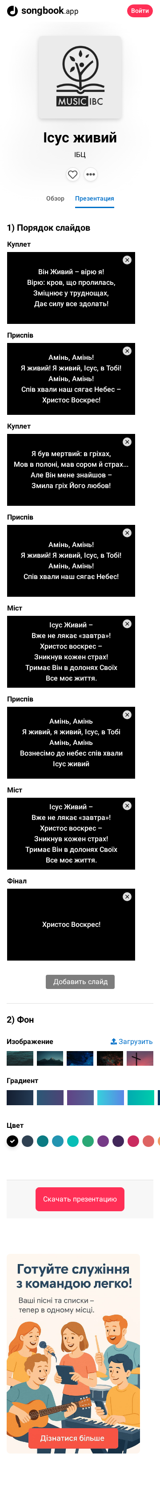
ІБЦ (80, 154)
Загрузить (136, 1041)
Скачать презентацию (80, 1199)
